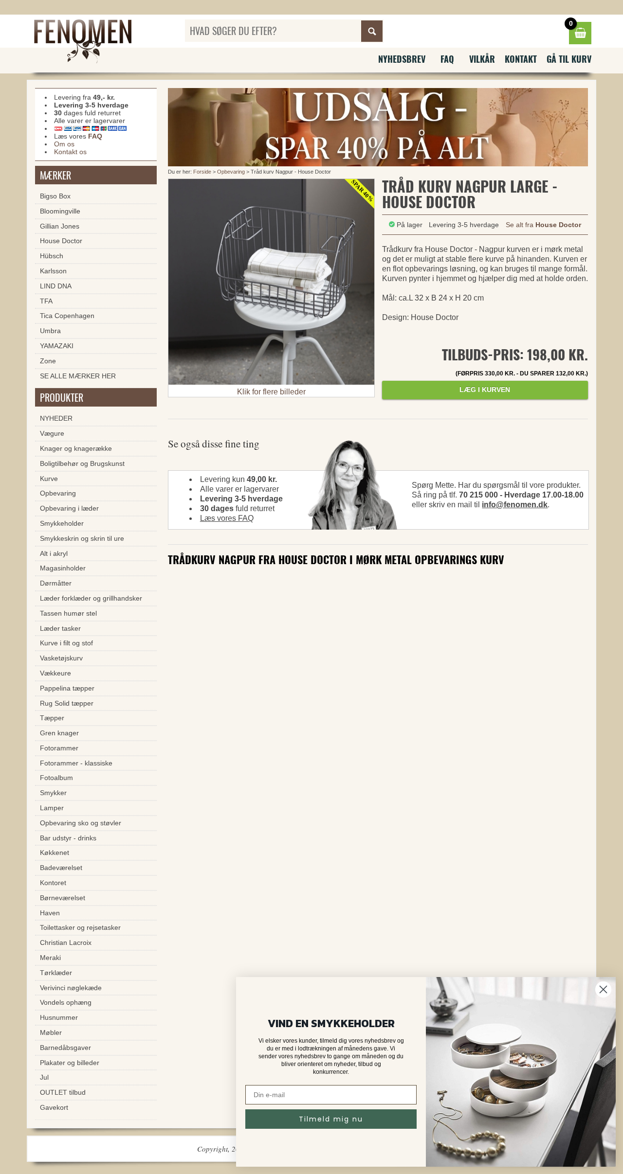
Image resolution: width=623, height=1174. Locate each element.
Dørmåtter (56, 583)
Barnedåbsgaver (65, 1047)
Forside (202, 172)
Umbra (50, 331)
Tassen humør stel (68, 613)
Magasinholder (63, 568)
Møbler (51, 1032)
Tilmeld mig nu (331, 1119)
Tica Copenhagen (67, 316)
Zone (48, 361)
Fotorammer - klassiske (76, 763)
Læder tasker (60, 628)
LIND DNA (56, 286)
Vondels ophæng (66, 1002)
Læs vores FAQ (227, 518)
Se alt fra (543, 225)
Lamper (52, 808)
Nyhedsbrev (401, 59)
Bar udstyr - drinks (68, 838)
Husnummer (59, 1017)
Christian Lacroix (66, 942)
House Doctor (61, 241)
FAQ (447, 59)
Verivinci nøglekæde (71, 988)
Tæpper (52, 718)
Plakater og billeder (69, 1063)
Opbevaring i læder (69, 508)
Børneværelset (62, 898)
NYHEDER (56, 418)
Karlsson (53, 271)
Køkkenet (54, 852)
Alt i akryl (54, 553)
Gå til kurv (569, 59)
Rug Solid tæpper (66, 703)
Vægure (52, 433)
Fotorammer (59, 748)
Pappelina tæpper (67, 688)
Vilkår (482, 59)
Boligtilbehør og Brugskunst (82, 463)
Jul (44, 1077)
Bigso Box (55, 196)
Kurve (49, 478)
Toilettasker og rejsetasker (80, 927)
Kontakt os (70, 152)
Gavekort (54, 1107)
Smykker (53, 793)
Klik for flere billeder (271, 392)
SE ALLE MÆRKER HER (78, 376)
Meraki (50, 957)
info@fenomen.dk (515, 504)
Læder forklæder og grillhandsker (91, 598)
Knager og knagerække (76, 448)
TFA (46, 301)
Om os (64, 144)
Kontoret (53, 883)
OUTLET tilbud (63, 1092)
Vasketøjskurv (61, 658)
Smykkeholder (62, 523)
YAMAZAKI (56, 346)
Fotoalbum (56, 778)
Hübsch (51, 256)
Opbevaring (231, 172)
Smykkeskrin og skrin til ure (82, 538)
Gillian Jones (59, 226)
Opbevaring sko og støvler (80, 823)
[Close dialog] (603, 989)
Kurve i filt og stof (66, 643)
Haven (50, 913)
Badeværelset (61, 868)
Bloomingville (60, 211)
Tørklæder (56, 973)
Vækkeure (55, 673)
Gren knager (59, 733)
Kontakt (521, 59)
